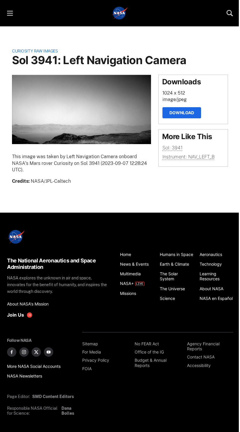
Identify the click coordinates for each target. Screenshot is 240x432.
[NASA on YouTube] (48, 352)
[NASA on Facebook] (11, 352)
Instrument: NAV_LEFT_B (188, 157)
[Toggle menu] (9, 13)
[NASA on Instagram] (24, 352)
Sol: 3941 (172, 148)
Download (181, 112)
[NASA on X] (36, 352)
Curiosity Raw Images (35, 50)
